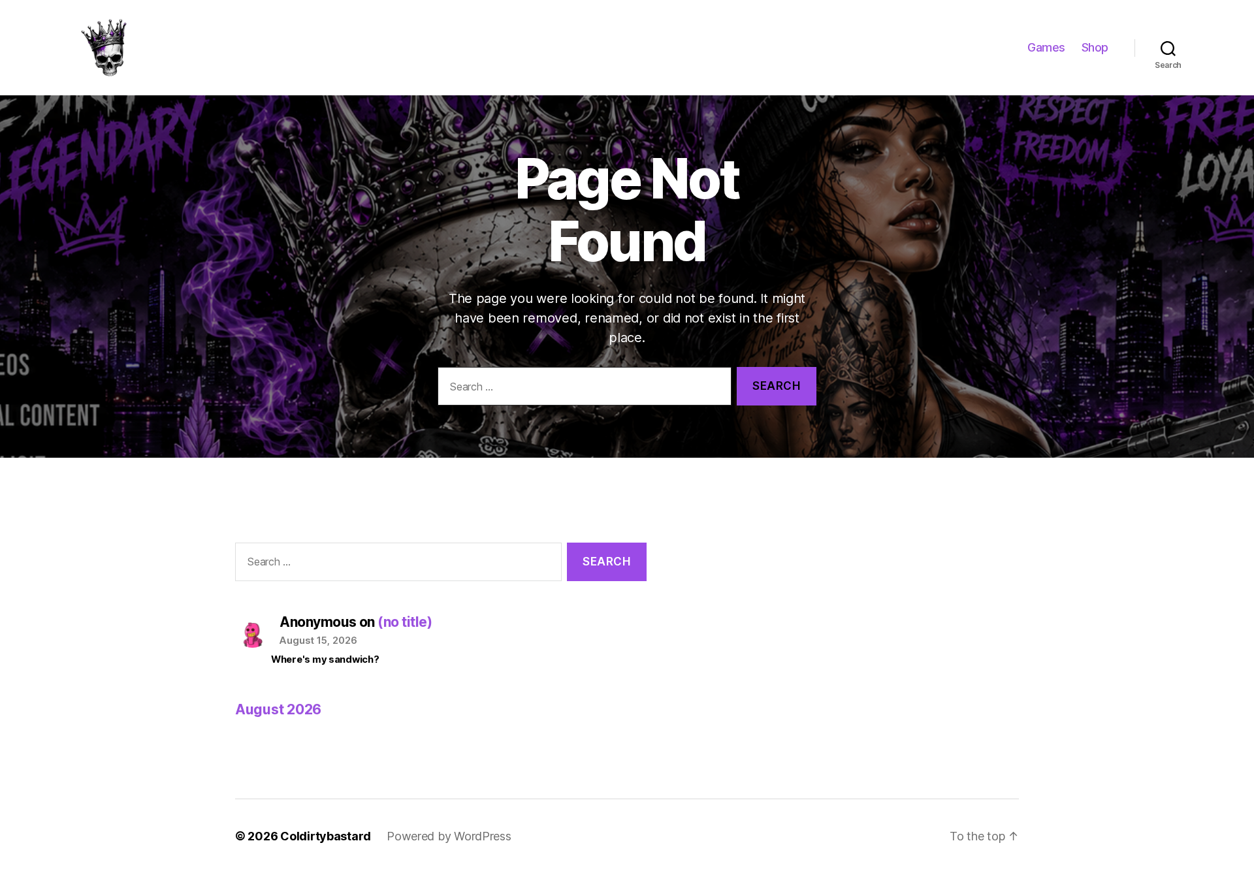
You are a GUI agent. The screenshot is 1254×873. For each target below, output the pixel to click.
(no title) (405, 622)
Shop (1095, 47)
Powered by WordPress (449, 836)
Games (1046, 47)
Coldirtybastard (325, 836)
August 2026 (278, 709)
